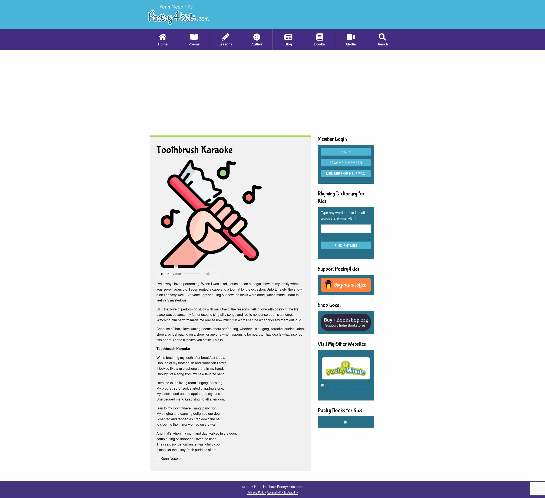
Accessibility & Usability (282, 492)
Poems (194, 44)
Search (382, 44)
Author (256, 44)
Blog (288, 44)
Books (319, 44)
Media (351, 44)
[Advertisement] (272, 93)
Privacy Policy (256, 492)
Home (163, 44)
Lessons (225, 44)
